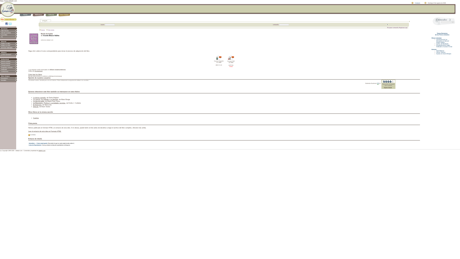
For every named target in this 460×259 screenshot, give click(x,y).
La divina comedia (39, 98)
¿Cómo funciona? (6, 54)
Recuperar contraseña (392, 27)
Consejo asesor (5, 65)
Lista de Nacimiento (35, 145)
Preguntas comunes (7, 67)
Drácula (35, 107)
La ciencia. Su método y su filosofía (45, 99)
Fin (2, 37)
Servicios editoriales (7, 47)
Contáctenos (4, 71)
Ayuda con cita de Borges (443, 53)
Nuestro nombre (5, 61)
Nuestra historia (5, 63)
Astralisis (3, 80)
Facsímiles (4, 34)
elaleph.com (41, 150)
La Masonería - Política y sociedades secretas (49, 103)
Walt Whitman (440, 51)
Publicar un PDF (5, 45)
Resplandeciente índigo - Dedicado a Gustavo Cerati (444, 45)
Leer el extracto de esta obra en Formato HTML (44, 131)
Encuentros (4, 78)
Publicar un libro (5, 43)
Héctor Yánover (441, 52)
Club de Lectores (6, 32)
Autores (43, 30)
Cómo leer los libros (35, 74)
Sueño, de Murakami (442, 43)
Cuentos (36, 118)
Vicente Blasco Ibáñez (51, 35)
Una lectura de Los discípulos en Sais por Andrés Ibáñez (442, 41)
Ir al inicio (33, 134)
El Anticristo (37, 105)
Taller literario (5, 30)
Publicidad (4, 69)
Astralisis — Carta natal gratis (38, 143)
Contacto (417, 3)
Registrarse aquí (403, 27)
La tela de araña (38, 101)
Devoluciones (39, 71)
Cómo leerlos (51, 30)
